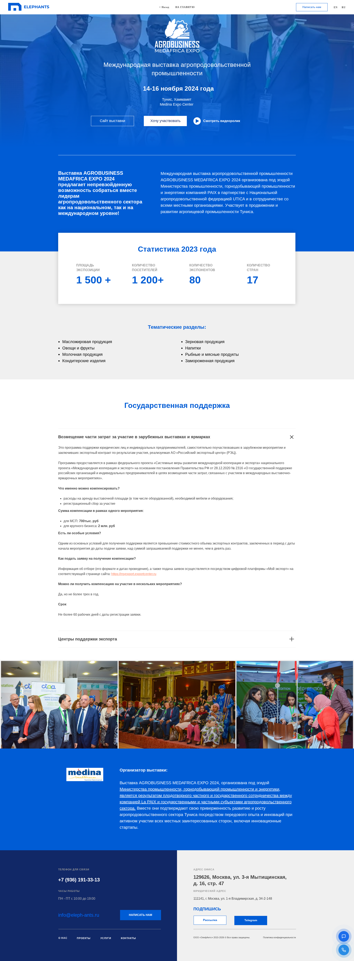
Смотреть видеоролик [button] (221, 121)
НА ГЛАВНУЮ (185, 7)
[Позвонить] (343, 950)
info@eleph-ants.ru (78, 915)
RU (344, 7)
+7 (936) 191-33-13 (79, 879)
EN (336, 7)
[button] (343, 936)
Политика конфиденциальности (279, 937)
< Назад (164, 7)
